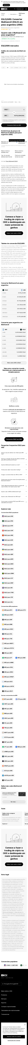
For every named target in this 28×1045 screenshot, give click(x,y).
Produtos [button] (4, 995)
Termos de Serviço (20, 915)
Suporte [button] (3, 1002)
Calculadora (13, 14)
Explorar (4, 823)
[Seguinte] (26, 965)
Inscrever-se (20, 9)
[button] (14, 9)
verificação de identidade (15, 409)
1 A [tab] (20, 67)
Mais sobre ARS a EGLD (14, 362)
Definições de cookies (14, 1040)
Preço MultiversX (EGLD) (12, 161)
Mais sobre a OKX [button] (6, 991)
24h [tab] (7, 67)
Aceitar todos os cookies (14, 1036)
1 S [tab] (12, 67)
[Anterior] (2, 965)
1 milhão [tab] (16, 67)
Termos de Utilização (7, 912)
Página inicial (3, 14)
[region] (14, 1034)
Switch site (6, 5)
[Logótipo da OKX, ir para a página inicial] (4, 9)
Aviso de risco (18, 912)
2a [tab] (24, 67)
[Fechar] (25, 1024)
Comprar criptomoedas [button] (8, 1006)
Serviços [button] (3, 999)
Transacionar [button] (5, 1014)
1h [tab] (3, 67)
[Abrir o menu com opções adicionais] (26, 9)
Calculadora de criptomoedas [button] (10, 1010)
